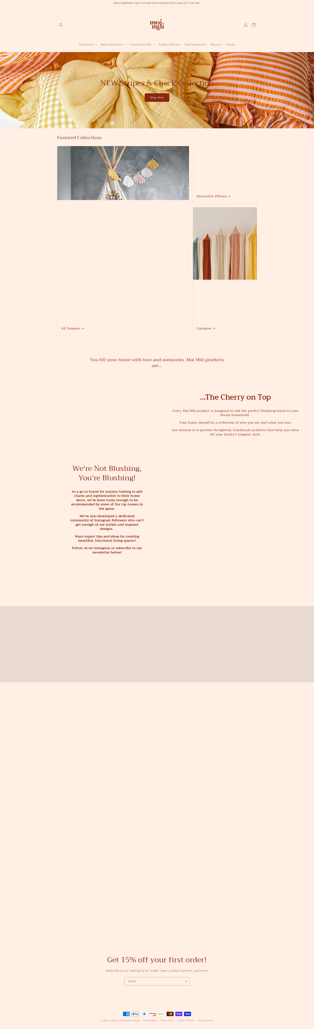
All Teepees (70, 328)
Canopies (204, 328)
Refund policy (150, 1020)
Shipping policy (205, 1020)
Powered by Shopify (130, 1021)
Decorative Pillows (212, 196)
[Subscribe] (186, 975)
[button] (61, 25)
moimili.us (114, 1021)
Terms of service (186, 1020)
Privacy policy (168, 1020)
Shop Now (157, 97)
